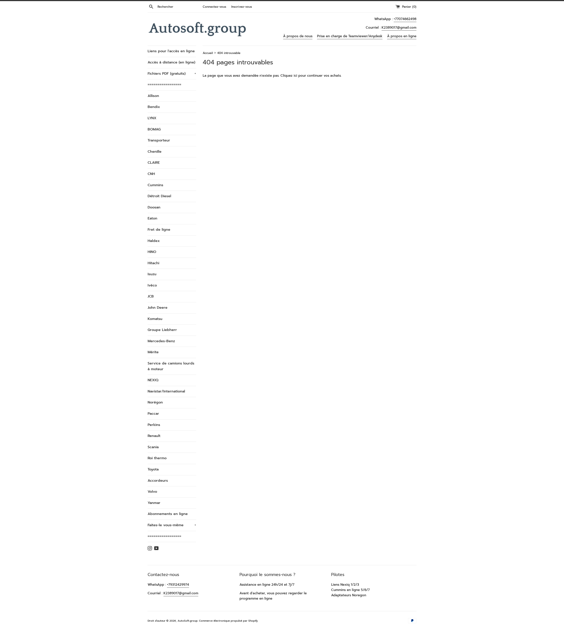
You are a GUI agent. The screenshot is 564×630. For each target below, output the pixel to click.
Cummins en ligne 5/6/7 (350, 589)
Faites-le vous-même (172, 525)
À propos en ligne (401, 36)
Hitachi (153, 263)
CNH (151, 174)
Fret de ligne (159, 229)
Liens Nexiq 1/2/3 (345, 584)
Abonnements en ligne (168, 514)
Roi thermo (157, 458)
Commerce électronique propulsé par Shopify (228, 621)
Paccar (153, 413)
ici (295, 75)
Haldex (154, 240)
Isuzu (152, 274)
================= (164, 84)
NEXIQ (153, 380)
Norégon (155, 402)
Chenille (154, 151)
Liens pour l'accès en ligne (171, 51)
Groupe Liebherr (162, 330)
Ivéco (152, 285)
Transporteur (159, 140)
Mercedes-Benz (161, 341)
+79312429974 (178, 584)
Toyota (153, 469)
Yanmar (154, 502)
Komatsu (155, 319)
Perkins (154, 424)
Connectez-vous (214, 6)
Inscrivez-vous (241, 6)
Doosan (154, 207)
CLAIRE (154, 162)
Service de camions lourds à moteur (171, 366)
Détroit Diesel (159, 196)
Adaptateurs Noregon (348, 595)
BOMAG (154, 129)
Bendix (154, 107)
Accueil (208, 53)
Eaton (152, 218)
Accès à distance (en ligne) (171, 62)
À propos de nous (297, 36)
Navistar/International (166, 391)
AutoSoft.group (188, 621)
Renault (154, 436)
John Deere (157, 307)
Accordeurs (158, 480)
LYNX (152, 118)
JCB (151, 296)
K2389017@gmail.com (399, 27)
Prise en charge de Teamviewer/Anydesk (349, 36)
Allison (153, 95)
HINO (152, 252)
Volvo (152, 491)
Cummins (155, 185)
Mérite (153, 352)
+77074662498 (405, 19)
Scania (153, 447)
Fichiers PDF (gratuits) (172, 73)
